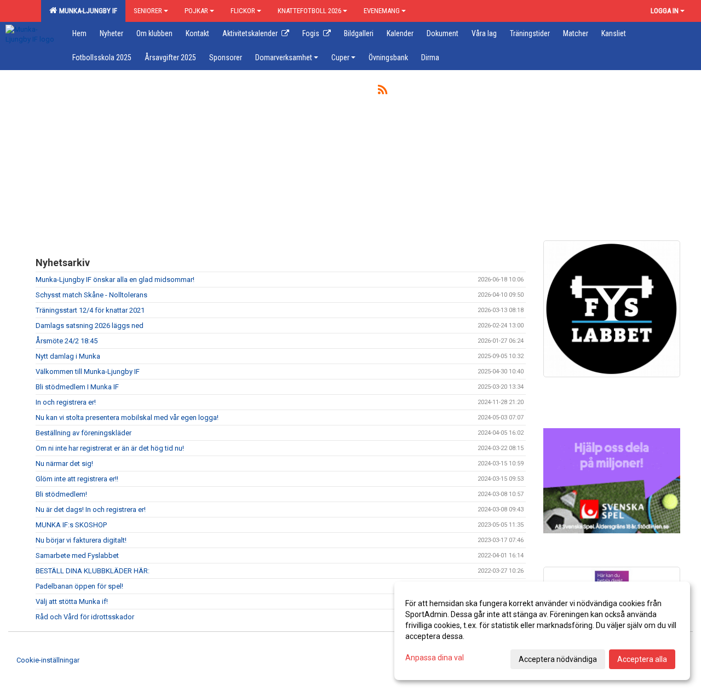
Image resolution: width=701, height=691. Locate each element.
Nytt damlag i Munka (68, 356)
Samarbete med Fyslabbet (77, 555)
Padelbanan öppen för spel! (79, 586)
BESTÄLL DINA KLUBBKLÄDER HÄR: (93, 571)
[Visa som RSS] (382, 92)
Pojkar (196, 11)
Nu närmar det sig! (64, 463)
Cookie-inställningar (47, 660)
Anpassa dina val (434, 657)
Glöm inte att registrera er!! (77, 479)
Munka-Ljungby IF (86, 11)
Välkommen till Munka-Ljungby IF (88, 371)
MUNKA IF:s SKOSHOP (71, 525)
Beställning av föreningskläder (83, 433)
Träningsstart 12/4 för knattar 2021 (90, 310)
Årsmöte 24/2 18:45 (66, 341)
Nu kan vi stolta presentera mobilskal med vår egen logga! (127, 417)
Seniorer (148, 11)
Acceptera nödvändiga (558, 659)
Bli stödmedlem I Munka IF (77, 387)
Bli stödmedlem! (61, 494)
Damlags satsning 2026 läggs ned (89, 325)
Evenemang (382, 11)
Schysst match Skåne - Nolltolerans (91, 295)
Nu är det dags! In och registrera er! (91, 509)
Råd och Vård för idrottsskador (85, 617)
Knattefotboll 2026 (309, 11)
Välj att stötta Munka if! (72, 601)
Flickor (243, 11)
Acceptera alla (642, 659)
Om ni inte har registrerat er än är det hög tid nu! (110, 448)
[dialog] (542, 630)
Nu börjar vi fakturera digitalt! (81, 540)
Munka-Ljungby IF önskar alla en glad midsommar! (115, 279)
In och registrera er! (66, 402)
